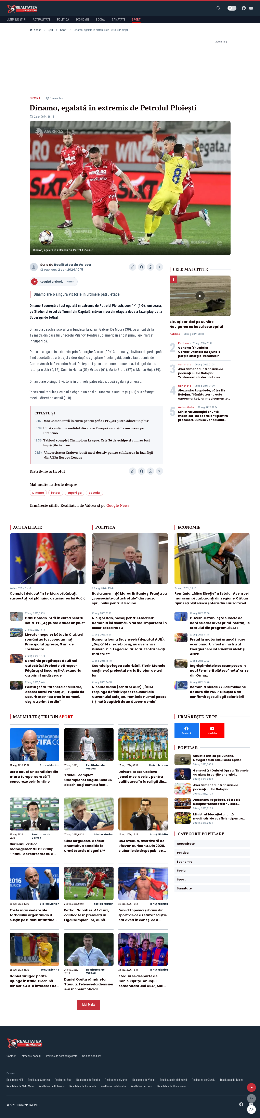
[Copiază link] (132, 267)
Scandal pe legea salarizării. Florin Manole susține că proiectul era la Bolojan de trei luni (128, 670)
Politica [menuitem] (63, 19)
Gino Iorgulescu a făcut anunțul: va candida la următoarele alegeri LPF (84, 846)
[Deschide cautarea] (218, 8)
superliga (74, 493)
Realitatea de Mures (116, 1079)
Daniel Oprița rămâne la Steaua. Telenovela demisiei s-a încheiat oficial (88, 984)
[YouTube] (251, 8)
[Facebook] (243, 8)
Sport (63, 30)
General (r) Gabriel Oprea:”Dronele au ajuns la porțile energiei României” (199, 352)
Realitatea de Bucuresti (82, 1086)
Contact (11, 1056)
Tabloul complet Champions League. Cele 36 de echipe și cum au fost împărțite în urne (96, 442)
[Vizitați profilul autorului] (34, 267)
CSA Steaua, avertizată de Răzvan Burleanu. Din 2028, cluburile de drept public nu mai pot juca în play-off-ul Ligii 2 (142, 851)
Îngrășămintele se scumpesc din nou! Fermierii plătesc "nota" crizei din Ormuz (219, 670)
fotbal (56, 493)
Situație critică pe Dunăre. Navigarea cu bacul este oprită (196, 324)
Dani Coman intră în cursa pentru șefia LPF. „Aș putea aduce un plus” (96, 420)
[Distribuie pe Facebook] (141, 267)
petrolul (95, 493)
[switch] (232, 8)
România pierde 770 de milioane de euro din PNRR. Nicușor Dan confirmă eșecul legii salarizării (218, 692)
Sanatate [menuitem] (119, 19)
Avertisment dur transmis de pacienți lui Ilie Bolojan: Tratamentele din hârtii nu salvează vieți (200, 375)
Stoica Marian (49, 765)
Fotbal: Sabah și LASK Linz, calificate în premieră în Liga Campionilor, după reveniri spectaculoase (86, 917)
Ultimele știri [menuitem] (16, 19)
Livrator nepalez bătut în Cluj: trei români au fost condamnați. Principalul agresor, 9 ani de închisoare (54, 642)
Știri (51, 30)
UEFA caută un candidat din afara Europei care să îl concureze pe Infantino (93, 430)
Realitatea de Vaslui (143, 1079)
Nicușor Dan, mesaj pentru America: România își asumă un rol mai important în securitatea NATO (129, 623)
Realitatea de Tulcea (231, 1079)
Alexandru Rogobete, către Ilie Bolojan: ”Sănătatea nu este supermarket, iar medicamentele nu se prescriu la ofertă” (204, 396)
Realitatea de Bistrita (88, 1079)
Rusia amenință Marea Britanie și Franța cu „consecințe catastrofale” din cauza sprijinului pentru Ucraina (129, 598)
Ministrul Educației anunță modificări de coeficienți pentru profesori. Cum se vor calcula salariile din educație (203, 418)
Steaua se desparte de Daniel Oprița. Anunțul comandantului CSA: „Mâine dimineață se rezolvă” (143, 983)
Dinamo (38, 493)
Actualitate (186, 407)
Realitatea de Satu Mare (20, 1086)
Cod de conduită (91, 1056)
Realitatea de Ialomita (113, 1086)
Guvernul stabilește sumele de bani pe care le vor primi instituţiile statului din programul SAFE (220, 623)
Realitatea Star (63, 1079)
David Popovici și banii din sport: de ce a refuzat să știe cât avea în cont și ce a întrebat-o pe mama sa (142, 917)
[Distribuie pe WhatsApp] (150, 267)
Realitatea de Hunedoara (171, 1086)
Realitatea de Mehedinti (173, 1079)
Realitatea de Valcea (72, 264)
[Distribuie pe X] (159, 267)
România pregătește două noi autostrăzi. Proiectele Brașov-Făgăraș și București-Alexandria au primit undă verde (53, 668)
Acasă (37, 30)
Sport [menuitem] (136, 19)
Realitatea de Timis (142, 1086)
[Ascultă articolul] (251, 1087)
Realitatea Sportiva (39, 1079)
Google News (117, 505)
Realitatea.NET (14, 1079)
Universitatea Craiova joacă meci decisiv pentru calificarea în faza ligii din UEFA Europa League (98, 455)
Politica (175, 334)
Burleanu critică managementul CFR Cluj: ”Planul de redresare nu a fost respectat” (31, 851)
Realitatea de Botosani (52, 1086)
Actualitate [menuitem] (42, 19)
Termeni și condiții (31, 1056)
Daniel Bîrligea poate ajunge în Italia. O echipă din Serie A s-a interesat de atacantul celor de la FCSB (33, 983)
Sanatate (184, 364)
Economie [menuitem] (82, 19)
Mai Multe (88, 1005)
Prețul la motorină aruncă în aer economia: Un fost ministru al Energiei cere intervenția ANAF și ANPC (217, 646)
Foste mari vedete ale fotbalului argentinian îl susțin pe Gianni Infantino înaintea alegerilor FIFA (32, 917)
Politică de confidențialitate (61, 1056)
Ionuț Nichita (159, 834)
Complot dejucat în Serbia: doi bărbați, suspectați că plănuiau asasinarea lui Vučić (48, 596)
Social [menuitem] (100, 19)
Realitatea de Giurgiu (203, 1079)
